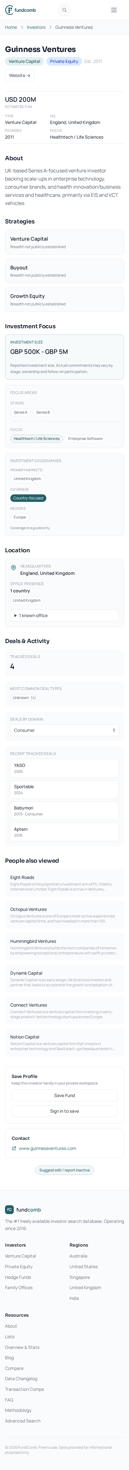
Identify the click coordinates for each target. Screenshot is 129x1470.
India (74, 1298)
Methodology (18, 1410)
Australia (78, 1256)
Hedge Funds (18, 1277)
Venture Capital (20, 1256)
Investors (36, 27)
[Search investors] (64, 10)
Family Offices (19, 1287)
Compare (14, 1368)
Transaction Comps (24, 1389)
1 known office (33, 615)
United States (84, 1266)
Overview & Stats (22, 1347)
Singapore (80, 1277)
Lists (9, 1337)
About (11, 1326)
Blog (9, 1357)
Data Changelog (21, 1378)
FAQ (9, 1400)
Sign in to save (64, 1111)
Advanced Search (22, 1421)
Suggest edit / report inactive (64, 1170)
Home (11, 27)
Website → (19, 75)
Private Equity (19, 1266)
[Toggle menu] (114, 10)
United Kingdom (85, 1287)
